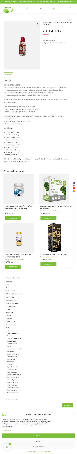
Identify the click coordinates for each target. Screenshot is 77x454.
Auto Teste (9, 282)
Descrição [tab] (8, 75)
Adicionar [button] (13, 218)
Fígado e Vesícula (12, 344)
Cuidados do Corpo (12, 291)
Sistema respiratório (13, 387)
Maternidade (10, 297)
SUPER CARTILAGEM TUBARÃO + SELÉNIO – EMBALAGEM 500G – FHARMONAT (19, 207)
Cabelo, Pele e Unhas (13, 333)
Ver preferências (38, 447)
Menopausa (10, 351)
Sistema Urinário (12, 390)
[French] (74, 185)
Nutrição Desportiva (12, 303)
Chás (7, 285)
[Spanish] (74, 190)
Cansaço (9, 336)
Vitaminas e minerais (13, 393)
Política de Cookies (31, 451)
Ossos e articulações (10, 211)
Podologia (9, 315)
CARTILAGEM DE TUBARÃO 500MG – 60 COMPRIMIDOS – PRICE (18, 256)
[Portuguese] (74, 188)
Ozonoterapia (11, 359)
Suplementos (64, 43)
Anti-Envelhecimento (13, 331)
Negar (38, 441)
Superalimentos (10, 325)
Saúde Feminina (11, 369)
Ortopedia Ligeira (11, 306)
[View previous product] (68, 20)
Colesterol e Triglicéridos (14, 338)
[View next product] (71, 20)
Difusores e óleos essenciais (14, 294)
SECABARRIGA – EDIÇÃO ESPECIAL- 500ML (54, 254)
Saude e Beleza (10, 322)
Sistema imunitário (12, 382)
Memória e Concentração (47, 211)
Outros (8, 309)
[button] (74, 414)
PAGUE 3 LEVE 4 (10, 312)
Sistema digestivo (12, 380)
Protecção (9, 319)
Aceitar (38, 436)
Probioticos (10, 362)
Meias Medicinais (11, 300)
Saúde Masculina (12, 372)
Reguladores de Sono (13, 367)
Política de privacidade (43, 451)
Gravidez (9, 346)
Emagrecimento (54, 43)
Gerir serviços (7, 430)
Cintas (8, 288)
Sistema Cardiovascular (14, 375)
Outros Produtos (12, 356)
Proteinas (10, 364)
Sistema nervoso (12, 385)
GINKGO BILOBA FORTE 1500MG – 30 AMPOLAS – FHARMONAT (56, 207)
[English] (74, 183)
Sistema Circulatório (13, 377)
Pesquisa (67, 405)
